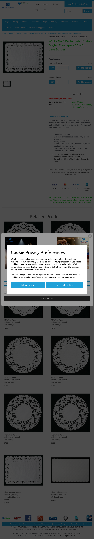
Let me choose (27, 285)
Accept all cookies (65, 285)
